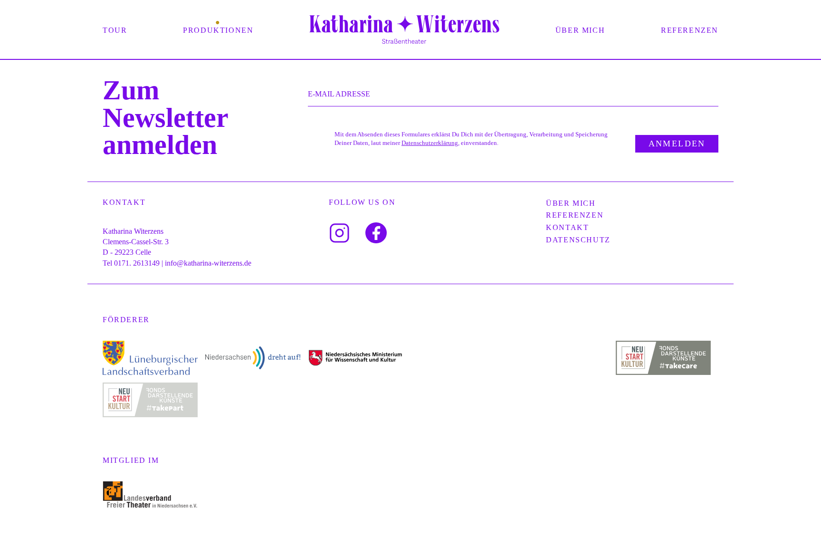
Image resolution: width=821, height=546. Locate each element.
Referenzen (689, 30)
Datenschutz (578, 240)
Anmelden (677, 143)
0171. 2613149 (137, 263)
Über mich (580, 30)
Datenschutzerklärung (429, 143)
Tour (115, 30)
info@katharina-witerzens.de (208, 263)
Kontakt (567, 227)
